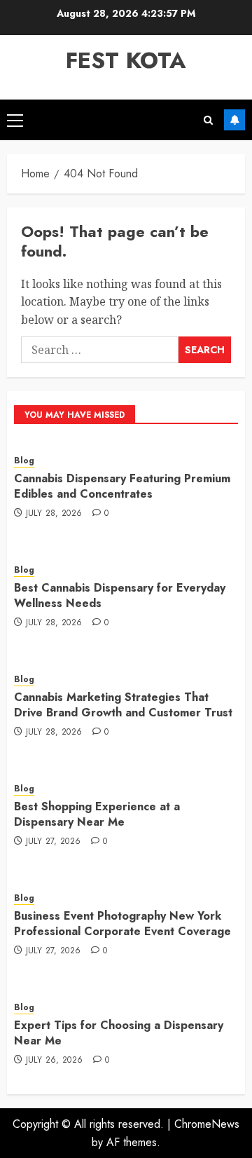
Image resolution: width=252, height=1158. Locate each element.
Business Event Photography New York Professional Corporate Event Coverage (122, 923)
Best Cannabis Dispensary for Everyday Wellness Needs (119, 595)
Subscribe (234, 119)
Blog (24, 461)
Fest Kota (126, 60)
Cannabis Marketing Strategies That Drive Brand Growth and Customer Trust (123, 705)
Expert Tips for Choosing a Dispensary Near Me (118, 1033)
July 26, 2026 (54, 1060)
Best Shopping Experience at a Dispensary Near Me (97, 814)
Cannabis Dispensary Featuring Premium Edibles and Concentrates (122, 486)
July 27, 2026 (53, 841)
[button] (15, 120)
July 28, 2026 (54, 513)
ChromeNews (206, 1124)
